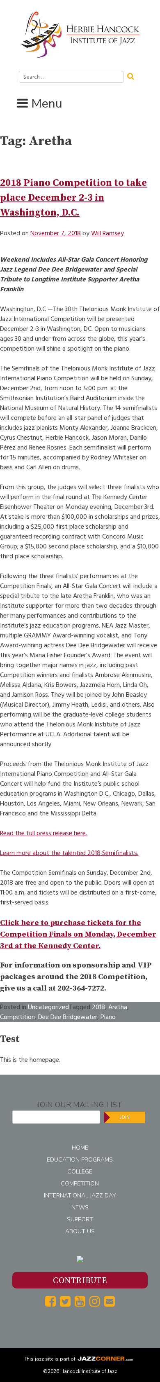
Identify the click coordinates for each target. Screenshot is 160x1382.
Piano (108, 1017)
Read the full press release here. (43, 833)
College (79, 1172)
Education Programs (80, 1160)
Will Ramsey (107, 233)
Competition (17, 1017)
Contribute (80, 1281)
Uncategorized (48, 1007)
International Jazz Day (80, 1195)
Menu (46, 103)
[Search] (133, 75)
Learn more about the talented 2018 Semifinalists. (69, 853)
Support (80, 1219)
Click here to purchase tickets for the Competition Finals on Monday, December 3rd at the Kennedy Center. (78, 934)
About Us (80, 1231)
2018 (98, 1007)
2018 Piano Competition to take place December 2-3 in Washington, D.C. (73, 198)
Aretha (117, 1007)
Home (80, 1148)
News (80, 1207)
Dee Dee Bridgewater (67, 1017)
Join (125, 1117)
